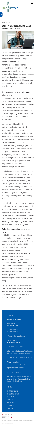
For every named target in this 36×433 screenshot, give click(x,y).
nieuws (21, 377)
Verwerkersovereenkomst (16, 365)
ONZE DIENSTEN (13, 394)
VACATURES (11, 402)
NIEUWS (10, 400)
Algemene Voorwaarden (15, 368)
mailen (27, 351)
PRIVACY (10, 408)
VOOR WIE (10, 397)
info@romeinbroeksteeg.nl (16, 336)
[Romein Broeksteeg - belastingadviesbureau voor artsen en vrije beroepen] (10, 10)
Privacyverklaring (12, 362)
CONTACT (10, 405)
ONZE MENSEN (12, 391)
